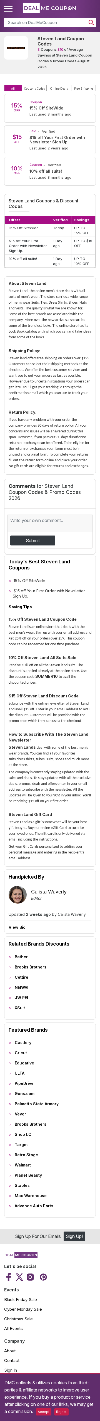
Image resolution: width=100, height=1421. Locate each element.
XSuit (20, 1007)
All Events (13, 1328)
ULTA (19, 1073)
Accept (43, 1412)
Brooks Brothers (30, 967)
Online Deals (59, 88)
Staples (22, 1185)
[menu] (9, 9)
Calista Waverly (49, 892)
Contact (11, 1360)
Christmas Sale (18, 1318)
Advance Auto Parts (34, 1205)
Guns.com (24, 1093)
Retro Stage (26, 1154)
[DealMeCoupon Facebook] (9, 1277)
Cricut (21, 1052)
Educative (24, 1063)
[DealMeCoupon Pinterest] (43, 1277)
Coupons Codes (34, 88)
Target (21, 1144)
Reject (61, 1412)
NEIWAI (21, 987)
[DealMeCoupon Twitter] (19, 1277)
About (10, 1350)
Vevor (20, 1114)
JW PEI (21, 997)
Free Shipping (83, 88)
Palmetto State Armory (37, 1103)
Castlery (23, 1042)
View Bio (17, 927)
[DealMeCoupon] (21, 1256)
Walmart (23, 1165)
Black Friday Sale (20, 1299)
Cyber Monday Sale (23, 1309)
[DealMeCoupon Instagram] (30, 1277)
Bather (21, 956)
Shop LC (23, 1134)
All (13, 88)
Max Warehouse (31, 1195)
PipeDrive (24, 1083)
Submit (33, 540)
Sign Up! (74, 1236)
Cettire (21, 977)
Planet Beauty (28, 1175)
